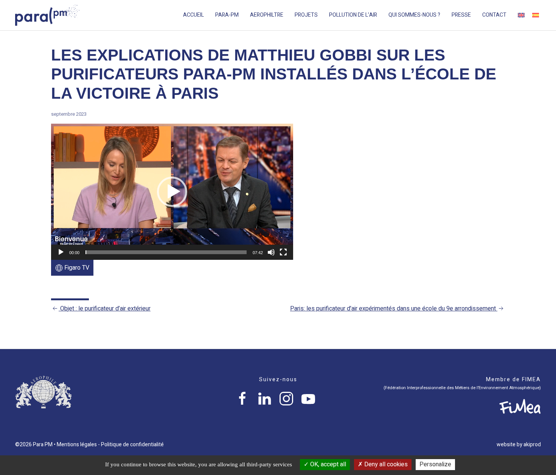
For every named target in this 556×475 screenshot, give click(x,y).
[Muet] (271, 252)
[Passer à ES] (535, 15)
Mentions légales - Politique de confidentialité (110, 445)
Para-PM (227, 15)
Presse (461, 15)
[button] (172, 192)
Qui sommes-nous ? (414, 15)
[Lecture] (61, 252)
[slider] (166, 252)
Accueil (193, 15)
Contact (494, 15)
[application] (172, 192)
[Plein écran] (283, 252)
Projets (306, 15)
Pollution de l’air (353, 15)
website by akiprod (519, 445)
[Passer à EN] (521, 15)
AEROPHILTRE (266, 15)
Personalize (435, 464)
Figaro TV (76, 267)
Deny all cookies (385, 464)
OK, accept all (327, 464)
